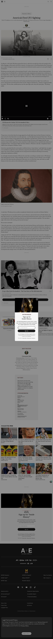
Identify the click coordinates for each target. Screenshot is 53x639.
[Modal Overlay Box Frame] (26, 319)
